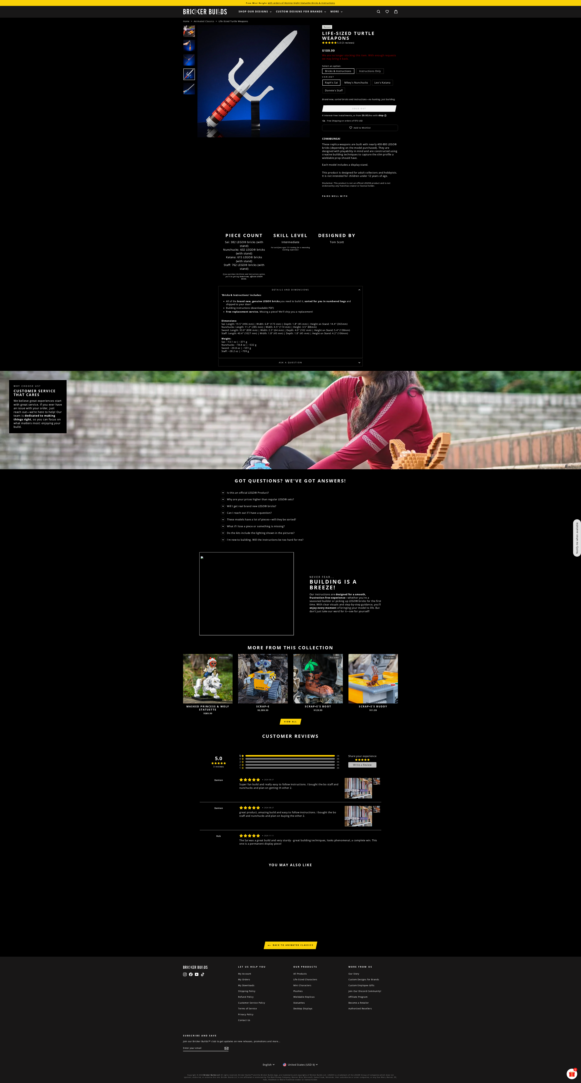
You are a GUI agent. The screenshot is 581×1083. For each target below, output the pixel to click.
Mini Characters (302, 985)
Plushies (298, 991)
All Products (300, 973)
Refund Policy (245, 996)
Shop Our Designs (254, 11)
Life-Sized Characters (305, 979)
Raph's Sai (331, 82)
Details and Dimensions (290, 289)
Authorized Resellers (360, 1008)
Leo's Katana (382, 82)
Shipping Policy (246, 991)
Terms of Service (247, 1008)
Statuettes (299, 1002)
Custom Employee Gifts (361, 985)
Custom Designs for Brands (300, 11)
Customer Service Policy (251, 1002)
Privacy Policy (245, 1014)
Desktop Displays (303, 1008)
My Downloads (246, 985)
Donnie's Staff (334, 90)
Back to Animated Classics (292, 945)
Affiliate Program (358, 996)
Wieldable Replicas (304, 996)
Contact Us (244, 1020)
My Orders (244, 979)
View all (290, 721)
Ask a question (290, 362)
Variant (328, 77)
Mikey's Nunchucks (356, 82)
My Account (244, 973)
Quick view (208, 700)
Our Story (353, 973)
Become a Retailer (358, 1002)
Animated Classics (204, 21)
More (335, 11)
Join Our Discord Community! (364, 991)
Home (186, 21)
